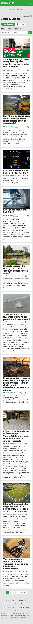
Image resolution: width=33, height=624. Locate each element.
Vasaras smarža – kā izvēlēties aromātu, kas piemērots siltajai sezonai (16, 317)
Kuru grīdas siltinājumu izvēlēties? (15, 211)
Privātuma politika (23, 607)
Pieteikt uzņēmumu (8, 607)
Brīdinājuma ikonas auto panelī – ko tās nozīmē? (15, 171)
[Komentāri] (28, 70)
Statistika (15, 610)
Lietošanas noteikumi (11, 604)
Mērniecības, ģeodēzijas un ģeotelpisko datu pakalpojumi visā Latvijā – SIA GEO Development (15, 508)
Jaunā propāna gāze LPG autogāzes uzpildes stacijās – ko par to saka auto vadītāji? (16, 63)
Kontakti (23, 604)
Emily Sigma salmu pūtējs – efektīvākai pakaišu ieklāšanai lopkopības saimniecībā (16, 120)
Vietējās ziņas (8, 24)
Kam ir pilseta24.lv (10, 600)
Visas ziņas (20, 24)
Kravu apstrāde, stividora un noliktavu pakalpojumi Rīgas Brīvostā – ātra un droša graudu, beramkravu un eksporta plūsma (16, 384)
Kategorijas (25, 16)
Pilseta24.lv (22, 600)
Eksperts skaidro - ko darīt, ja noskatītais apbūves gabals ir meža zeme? (15, 270)
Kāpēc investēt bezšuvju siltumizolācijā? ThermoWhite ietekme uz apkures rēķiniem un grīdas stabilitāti (16, 436)
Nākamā (22, 592)
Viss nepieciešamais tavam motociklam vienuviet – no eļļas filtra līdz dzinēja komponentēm (16, 564)
